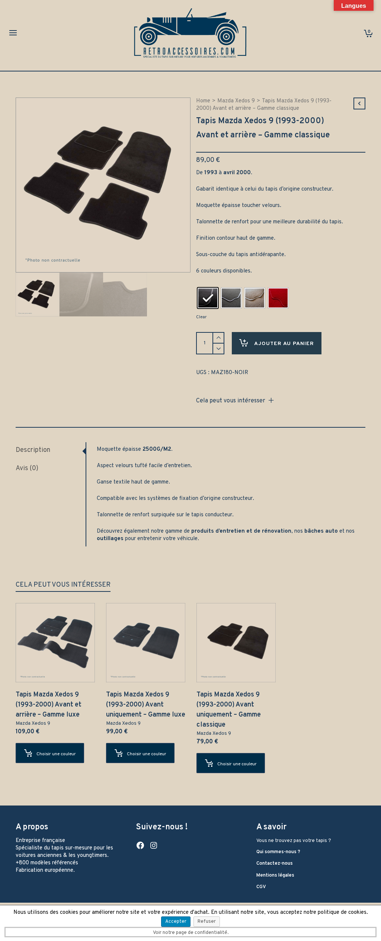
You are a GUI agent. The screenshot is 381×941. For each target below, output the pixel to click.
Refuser (207, 922)
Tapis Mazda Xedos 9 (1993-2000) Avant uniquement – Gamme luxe (145, 704)
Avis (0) (27, 468)
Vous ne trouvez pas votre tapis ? (293, 841)
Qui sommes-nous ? (278, 852)
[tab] (51, 450)
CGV (261, 887)
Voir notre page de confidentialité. (190, 933)
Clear (201, 317)
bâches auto (321, 531)
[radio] (208, 298)
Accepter (175, 922)
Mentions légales (275, 875)
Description (33, 450)
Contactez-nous (274, 864)
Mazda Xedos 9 (236, 101)
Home (203, 101)
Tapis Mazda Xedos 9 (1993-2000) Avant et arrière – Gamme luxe (48, 704)
